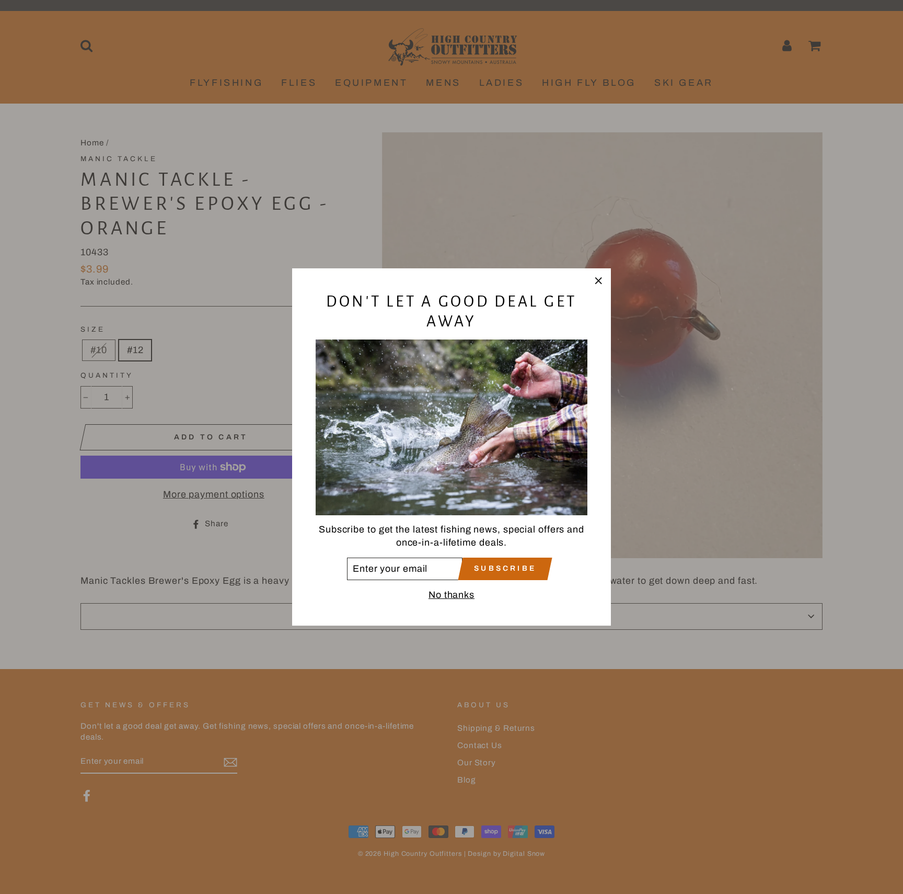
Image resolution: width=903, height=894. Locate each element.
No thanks (451, 595)
